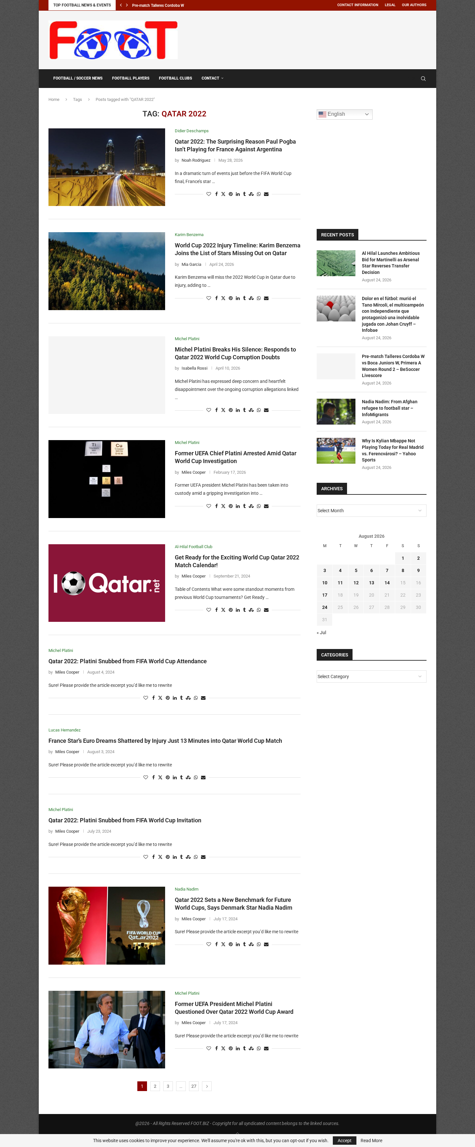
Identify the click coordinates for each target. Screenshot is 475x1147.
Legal (390, 5)
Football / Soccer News (77, 78)
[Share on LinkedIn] (238, 194)
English (335, 114)
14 (387, 582)
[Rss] (414, 78)
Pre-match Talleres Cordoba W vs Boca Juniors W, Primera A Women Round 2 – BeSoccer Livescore (393, 366)
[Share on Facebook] (216, 194)
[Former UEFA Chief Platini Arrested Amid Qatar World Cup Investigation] (106, 479)
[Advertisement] (309, 38)
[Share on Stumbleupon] (251, 194)
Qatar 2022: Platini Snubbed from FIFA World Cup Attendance (127, 661)
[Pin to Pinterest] (231, 194)
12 (356, 582)
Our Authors (414, 5)
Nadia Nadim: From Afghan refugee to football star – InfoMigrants (389, 408)
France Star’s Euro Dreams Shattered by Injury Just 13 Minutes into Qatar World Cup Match (165, 740)
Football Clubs (175, 78)
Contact (210, 78)
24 (324, 607)
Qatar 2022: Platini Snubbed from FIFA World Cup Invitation (124, 820)
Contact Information (357, 5)
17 (324, 595)
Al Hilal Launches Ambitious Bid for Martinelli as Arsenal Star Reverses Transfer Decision (391, 263)
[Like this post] (208, 194)
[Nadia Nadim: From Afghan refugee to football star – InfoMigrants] (336, 412)
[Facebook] (407, 78)
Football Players (130, 78)
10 (324, 582)
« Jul (321, 632)
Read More (371, 1140)
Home (53, 99)
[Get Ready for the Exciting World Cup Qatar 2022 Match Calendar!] (106, 583)
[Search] (423, 78)
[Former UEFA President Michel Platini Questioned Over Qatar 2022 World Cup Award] (106, 1029)
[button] (120, 5)
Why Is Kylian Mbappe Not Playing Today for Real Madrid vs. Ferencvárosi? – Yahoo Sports (393, 450)
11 (340, 582)
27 (193, 1086)
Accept (345, 1140)
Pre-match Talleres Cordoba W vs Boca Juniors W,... (176, 5)
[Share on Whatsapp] (259, 194)
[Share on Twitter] (223, 194)
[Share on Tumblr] (244, 194)
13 (371, 582)
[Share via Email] (266, 194)
